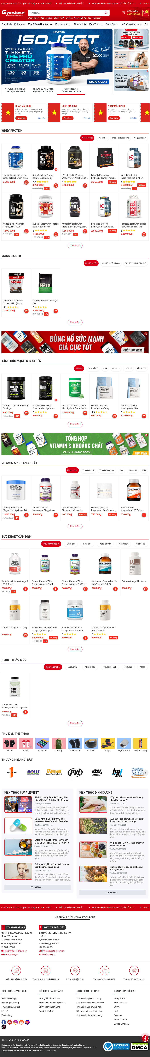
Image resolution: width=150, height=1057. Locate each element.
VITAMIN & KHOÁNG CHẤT (19, 463)
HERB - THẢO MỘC (14, 660)
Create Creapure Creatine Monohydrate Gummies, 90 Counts (74, 408)
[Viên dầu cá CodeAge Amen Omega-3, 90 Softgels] (45, 610)
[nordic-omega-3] (131, 60)
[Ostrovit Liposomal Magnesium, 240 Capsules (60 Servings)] (104, 490)
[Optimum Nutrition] (96, 773)
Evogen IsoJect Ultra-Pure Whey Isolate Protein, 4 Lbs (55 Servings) (15, 178)
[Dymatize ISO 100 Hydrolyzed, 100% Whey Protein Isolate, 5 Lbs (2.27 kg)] (133, 157)
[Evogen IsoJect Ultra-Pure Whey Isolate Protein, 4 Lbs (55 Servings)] (16, 157)
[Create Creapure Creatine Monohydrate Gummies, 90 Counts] (75, 388)
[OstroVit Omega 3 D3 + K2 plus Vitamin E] (105, 610)
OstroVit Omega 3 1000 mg (14, 627)
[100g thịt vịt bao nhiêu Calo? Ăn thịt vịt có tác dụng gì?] (93, 804)
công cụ (110, 24)
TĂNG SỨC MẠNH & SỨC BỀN (21, 361)
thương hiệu (80, 24)
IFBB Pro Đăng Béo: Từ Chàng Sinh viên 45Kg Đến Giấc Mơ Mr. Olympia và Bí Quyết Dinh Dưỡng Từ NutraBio (52, 798)
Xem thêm (75, 245)
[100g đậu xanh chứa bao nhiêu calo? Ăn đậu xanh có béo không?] (93, 826)
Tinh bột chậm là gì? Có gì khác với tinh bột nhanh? (126, 868)
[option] (12, 773)
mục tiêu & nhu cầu (39, 24)
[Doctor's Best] (138, 773)
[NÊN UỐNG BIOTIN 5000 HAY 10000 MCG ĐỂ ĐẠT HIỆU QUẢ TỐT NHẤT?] (18, 847)
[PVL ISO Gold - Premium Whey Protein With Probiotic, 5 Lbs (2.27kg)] (75, 157)
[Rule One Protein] (12, 773)
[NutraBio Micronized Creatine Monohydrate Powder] (45, 388)
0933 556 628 (133, 14)
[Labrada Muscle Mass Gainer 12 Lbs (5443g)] (16, 283)
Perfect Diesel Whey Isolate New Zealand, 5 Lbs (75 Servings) (133, 227)
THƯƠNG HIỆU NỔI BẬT (17, 759)
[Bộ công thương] (117, 1046)
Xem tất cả (36, 887)
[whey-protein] (131, 39)
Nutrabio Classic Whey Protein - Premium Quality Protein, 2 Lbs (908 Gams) (74, 227)
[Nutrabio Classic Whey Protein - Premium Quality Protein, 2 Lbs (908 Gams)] (75, 206)
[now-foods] (33, 773)
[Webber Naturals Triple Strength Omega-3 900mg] (75, 564)
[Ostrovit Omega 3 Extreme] (135, 564)
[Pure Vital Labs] (75, 773)
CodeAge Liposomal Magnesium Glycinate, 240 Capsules (15, 510)
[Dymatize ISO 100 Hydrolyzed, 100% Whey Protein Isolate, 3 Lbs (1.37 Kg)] (104, 206)
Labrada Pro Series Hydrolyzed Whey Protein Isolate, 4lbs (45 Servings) (103, 178)
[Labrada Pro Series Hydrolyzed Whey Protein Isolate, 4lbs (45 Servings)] (104, 157)
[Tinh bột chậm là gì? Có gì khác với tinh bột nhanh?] (93, 874)
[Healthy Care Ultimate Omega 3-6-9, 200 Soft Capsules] (75, 610)
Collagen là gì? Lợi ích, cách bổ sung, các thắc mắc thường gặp (52, 865)
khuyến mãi (61, 24)
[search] (106, 13)
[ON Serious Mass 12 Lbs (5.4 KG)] (45, 283)
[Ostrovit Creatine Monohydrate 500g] (104, 388)
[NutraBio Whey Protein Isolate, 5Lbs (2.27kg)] (45, 157)
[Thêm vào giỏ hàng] (26, 515)
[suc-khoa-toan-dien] (131, 80)
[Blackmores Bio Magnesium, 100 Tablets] (133, 490)
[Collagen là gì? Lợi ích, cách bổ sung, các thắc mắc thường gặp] (18, 871)
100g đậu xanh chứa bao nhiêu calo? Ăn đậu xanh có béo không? (127, 820)
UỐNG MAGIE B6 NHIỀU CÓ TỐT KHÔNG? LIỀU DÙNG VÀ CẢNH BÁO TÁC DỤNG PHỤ (51, 820)
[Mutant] (54, 773)
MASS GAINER (11, 256)
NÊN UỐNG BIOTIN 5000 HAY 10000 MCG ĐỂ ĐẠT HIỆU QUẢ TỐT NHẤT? (52, 841)
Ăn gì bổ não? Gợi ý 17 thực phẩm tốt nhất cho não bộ (127, 844)
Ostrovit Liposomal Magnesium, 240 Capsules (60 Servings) (103, 510)
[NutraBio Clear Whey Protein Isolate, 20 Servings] (45, 206)
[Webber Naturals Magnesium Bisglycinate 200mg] (45, 490)
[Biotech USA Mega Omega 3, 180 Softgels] (15, 564)
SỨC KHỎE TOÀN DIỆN (16, 536)
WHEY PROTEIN (11, 130)
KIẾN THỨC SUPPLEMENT (21, 792)
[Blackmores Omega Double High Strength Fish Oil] (105, 564)
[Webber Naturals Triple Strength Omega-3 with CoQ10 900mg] (45, 564)
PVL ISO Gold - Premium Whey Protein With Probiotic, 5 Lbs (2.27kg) (75, 178)
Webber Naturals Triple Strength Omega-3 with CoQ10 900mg (42, 584)
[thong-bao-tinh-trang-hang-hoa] (56, 57)
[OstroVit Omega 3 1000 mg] (15, 610)
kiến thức (94, 24)
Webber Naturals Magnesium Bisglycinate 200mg (44, 510)
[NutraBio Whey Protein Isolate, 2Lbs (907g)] (16, 206)
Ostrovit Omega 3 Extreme (134, 581)
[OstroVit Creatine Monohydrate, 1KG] (133, 388)
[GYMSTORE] (13, 13)
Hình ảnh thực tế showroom (15, 951)
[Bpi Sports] (117, 773)
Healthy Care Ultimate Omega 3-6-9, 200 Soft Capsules (72, 630)
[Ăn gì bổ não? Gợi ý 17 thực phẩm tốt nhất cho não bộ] (93, 850)
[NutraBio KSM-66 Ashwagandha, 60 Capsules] (15, 687)
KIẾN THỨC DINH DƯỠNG (95, 792)
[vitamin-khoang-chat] (75, 444)
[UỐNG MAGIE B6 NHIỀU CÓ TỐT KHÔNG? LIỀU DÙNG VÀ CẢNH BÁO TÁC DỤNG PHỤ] (18, 826)
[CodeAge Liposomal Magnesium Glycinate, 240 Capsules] (16, 490)
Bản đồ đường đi (11, 954)
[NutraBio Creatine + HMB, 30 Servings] (16, 388)
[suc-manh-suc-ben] (75, 342)
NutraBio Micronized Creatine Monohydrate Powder (43, 408)
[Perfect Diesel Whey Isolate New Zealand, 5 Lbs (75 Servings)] (133, 206)
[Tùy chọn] (26, 182)
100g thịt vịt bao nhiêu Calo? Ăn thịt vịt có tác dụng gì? (126, 798)
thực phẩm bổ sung (11, 24)
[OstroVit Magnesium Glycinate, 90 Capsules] (75, 490)
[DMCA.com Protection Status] (140, 1046)
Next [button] (145, 772)
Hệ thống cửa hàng (131, 24)
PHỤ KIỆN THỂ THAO (15, 733)
